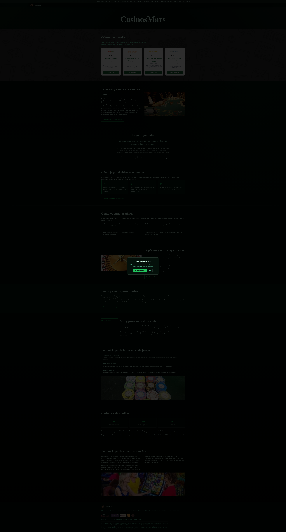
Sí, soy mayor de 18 (140, 270)
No (150, 270)
